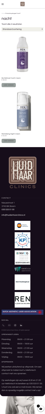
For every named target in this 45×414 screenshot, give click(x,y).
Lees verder (9, 85)
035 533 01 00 (8, 210)
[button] (3, 4)
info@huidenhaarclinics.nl (13, 215)
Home (3, 13)
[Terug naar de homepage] (22, 4)
